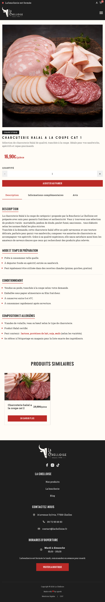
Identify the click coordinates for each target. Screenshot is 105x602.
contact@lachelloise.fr (54, 528)
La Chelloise (43, 474)
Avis (75, 195)
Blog (52, 495)
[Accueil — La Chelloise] (12, 13)
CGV (61, 596)
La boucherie (52, 488)
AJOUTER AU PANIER (52, 183)
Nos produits (52, 481)
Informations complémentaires (45, 195)
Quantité (8, 168)
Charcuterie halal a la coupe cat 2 (20, 406)
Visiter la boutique (52, 567)
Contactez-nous (43, 507)
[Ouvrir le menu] (101, 12)
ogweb (59, 591)
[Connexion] (97, 3)
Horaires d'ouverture (43, 540)
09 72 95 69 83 (54, 521)
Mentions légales (48, 596)
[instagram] (52, 465)
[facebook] (47, 465)
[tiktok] (58, 465)
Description (12, 195)
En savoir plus (27, 418)
